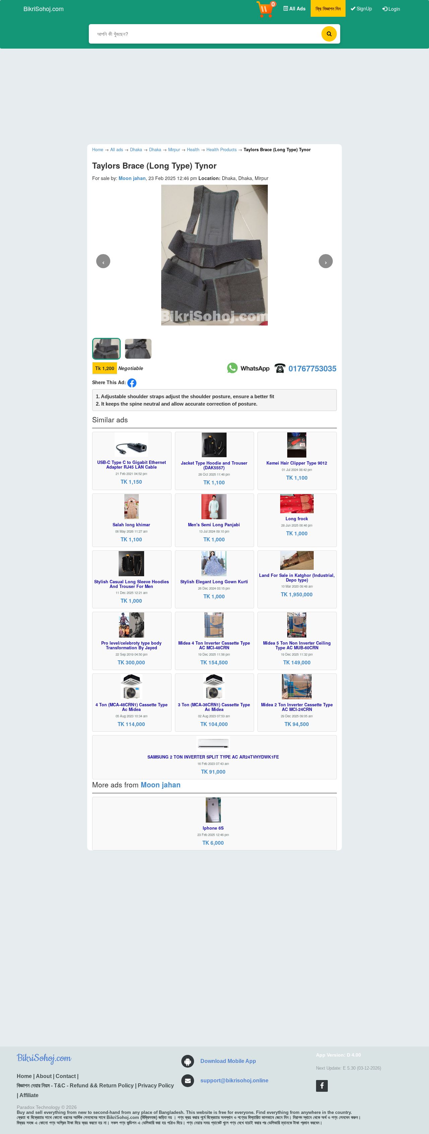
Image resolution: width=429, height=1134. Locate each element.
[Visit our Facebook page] (322, 1086)
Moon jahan (132, 178)
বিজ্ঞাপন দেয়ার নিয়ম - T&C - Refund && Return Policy (75, 1085)
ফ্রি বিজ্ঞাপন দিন (328, 8)
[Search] (329, 34)
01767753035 (312, 368)
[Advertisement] (209, 95)
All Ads (297, 8)
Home (24, 1076)
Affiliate (29, 1095)
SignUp (363, 8)
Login (393, 8)
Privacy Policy (156, 1085)
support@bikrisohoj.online (234, 1080)
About (44, 1076)
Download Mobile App (228, 1061)
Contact (66, 1076)
